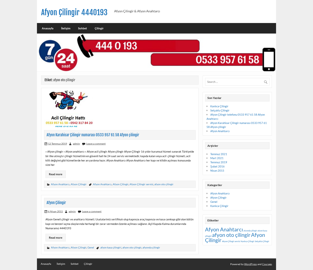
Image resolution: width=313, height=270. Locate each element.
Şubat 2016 (217, 166)
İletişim (65, 28)
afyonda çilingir (151, 247)
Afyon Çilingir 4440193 (74, 12)
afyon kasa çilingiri (110, 247)
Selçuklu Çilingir (219, 110)
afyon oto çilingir (164, 184)
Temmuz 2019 (218, 162)
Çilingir (99, 28)
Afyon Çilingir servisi (141, 184)
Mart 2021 (217, 158)
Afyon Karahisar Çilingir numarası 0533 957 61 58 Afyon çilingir (93, 134)
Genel (90, 247)
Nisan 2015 (217, 170)
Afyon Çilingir (79, 184)
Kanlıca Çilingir (219, 106)
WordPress (250, 264)
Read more (55, 174)
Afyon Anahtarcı (60, 184)
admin (76, 143)
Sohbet (82, 28)
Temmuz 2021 (218, 154)
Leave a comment (96, 143)
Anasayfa (47, 28)
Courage (267, 264)
